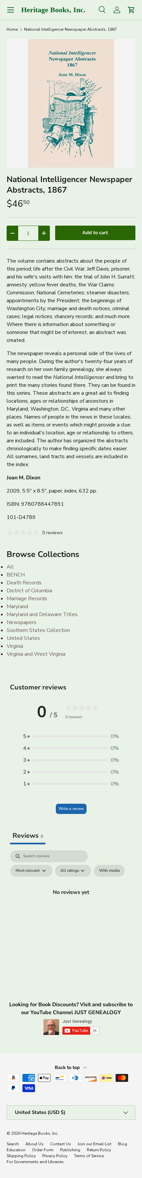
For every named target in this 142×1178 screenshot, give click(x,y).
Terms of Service (89, 1156)
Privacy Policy (54, 1156)
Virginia (15, 646)
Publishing (70, 1150)
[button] (71, 736)
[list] (71, 103)
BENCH (16, 574)
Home (12, 29)
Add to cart (95, 232)
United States (23, 638)
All (10, 567)
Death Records (24, 582)
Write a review (71, 808)
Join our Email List (94, 1144)
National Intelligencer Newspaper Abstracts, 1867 (70, 29)
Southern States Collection (38, 630)
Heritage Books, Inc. (39, 1133)
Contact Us (60, 1144)
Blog (122, 1144)
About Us (34, 1144)
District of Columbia (29, 590)
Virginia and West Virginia (36, 654)
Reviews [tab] (28, 835)
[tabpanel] (71, 907)
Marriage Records (27, 598)
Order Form (42, 1150)
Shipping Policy (21, 1156)
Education (16, 1150)
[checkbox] (109, 871)
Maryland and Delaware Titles (42, 614)
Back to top (68, 1067)
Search (13, 1144)
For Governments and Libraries (35, 1161)
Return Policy (99, 1150)
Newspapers (21, 622)
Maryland (17, 606)
